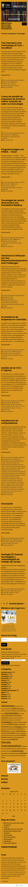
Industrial (4, 686)
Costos (25, 722)
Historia (23, 731)
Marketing (4, 737)
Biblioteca (14, 82)
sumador (15, 491)
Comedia (10, 718)
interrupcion (4, 480)
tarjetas (20, 491)
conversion (4, 471)
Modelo (3, 484)
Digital (3, 473)
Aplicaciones (20, 708)
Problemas (14, 748)
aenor (14, 404)
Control (20, 722)
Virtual (9, 492)
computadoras (16, 470)
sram (7, 491)
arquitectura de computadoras (9, 464)
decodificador (22, 471)
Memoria (3, 482)
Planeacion (24, 746)
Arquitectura (16, 462)
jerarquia (10, 480)
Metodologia (4, 739)
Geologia (14, 590)
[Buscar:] (14, 640)
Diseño (7, 475)
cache (14, 466)
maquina (19, 480)
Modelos (9, 739)
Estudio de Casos (15, 136)
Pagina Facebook (9, 847)
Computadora (20, 468)
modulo (7, 484)
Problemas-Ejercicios (21, 748)
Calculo (18, 466)
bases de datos (8, 710)
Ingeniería (4, 688)
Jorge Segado (8, 835)
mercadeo (16, 737)
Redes (8, 753)
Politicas (21, 355)
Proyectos (4, 753)
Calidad (17, 710)
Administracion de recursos (10, 241)
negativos (12, 484)
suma (10, 491)
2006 (8, 404)
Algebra (12, 461)
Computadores (11, 719)
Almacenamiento (19, 461)
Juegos (13, 185)
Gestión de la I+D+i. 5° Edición (11, 369)
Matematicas (10, 737)
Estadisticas (4, 729)
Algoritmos (8, 708)
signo (17, 489)
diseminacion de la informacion (9, 302)
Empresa (18, 727)
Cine (21, 710)
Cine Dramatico (12, 713)
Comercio (15, 718)
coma (7, 468)
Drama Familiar (21, 724)
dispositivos (12, 475)
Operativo (21, 484)
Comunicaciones (17, 719)
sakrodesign (7, 841)
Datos (11, 471)
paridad (14, 485)
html (4, 185)
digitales (7, 473)
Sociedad (8, 543)
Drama (15, 724)
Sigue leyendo (5, 75)
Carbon (9, 84)
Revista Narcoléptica (10, 843)
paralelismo (8, 485)
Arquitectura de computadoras (9, 421)
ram (6, 489)
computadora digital (6, 470)
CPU (8, 471)
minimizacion (20, 482)
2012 (11, 404)
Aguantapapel (8, 839)
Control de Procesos (6, 243)
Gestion (13, 406)
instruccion (19, 478)
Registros (13, 489)
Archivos (3, 462)
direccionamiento (20, 473)
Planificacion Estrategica (6, 748)
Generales (11, 299)
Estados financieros (12, 729)
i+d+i (19, 406)
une (9, 409)
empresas (15, 355)
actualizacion (6, 461)
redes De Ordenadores (7, 304)
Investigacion (23, 733)
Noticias (19, 590)
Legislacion (3, 735)
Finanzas (4, 731)
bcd (22, 464)
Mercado (21, 737)
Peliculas (4, 696)
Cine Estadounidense (7, 715)
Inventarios (17, 733)
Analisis (4, 84)
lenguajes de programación (8, 187)
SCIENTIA (6, 827)
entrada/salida (5, 477)
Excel (24, 729)
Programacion (17, 751)
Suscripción (6, 649)
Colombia (5, 353)
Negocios (15, 739)
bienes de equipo (5, 406)
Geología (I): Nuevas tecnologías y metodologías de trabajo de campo (12, 558)
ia (8, 478)
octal (17, 484)
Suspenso (8, 755)
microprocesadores (11, 482)
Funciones (16, 477)
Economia (4, 727)
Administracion (6, 136)
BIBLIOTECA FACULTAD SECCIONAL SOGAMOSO (6, 26)
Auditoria (3, 710)
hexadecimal (4, 478)
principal (21, 485)
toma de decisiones (20, 755)
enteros (23, 475)
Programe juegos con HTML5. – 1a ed (12, 150)
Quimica (13, 84)
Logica (15, 480)
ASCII (19, 464)
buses (10, 466)
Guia (16, 406)
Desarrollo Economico (6, 355)
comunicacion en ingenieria (10, 300)
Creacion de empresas (14, 353)
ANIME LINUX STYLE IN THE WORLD (13, 829)
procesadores (4, 487)
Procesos (3, 751)
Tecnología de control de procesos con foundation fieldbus (12, 203)
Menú (25, 23)
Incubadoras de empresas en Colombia (13, 318)
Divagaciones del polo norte (12, 831)
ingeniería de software (8, 690)
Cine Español (21, 713)
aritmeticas (9, 462)
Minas (3, 692)
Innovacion (19, 541)
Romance (12, 753)
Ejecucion (18, 475)
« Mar (13, 816)
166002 (4, 404)
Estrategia (19, 729)
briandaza (7, 833)
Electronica (4, 678)
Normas (3, 408)
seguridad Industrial (18, 304)
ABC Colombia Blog (10, 837)
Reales (9, 489)
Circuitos (23, 466)
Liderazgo (23, 735)
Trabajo (3, 757)
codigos (3, 468)
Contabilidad (6, 722)
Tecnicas (18, 408)
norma (22, 406)
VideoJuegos (4, 189)
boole (6, 466)
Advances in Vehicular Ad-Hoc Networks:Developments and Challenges (14, 259)
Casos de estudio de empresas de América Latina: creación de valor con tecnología (13, 100)
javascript (8, 185)
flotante (11, 477)
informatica (11, 733)
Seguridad (17, 753)
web (12, 492)
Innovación (7, 503)
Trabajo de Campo (14, 592)
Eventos (3, 680)
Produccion (9, 751)
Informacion (13, 478)
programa (19, 487)
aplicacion (19, 404)
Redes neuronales (17, 243)
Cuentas (3, 724)
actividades (6, 541)
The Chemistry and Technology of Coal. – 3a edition (12, 45)
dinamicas (13, 473)
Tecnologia (16, 85)
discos (2, 475)
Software (3, 491)
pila (17, 485)
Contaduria (5, 676)
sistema (13, 408)
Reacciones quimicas (6, 85)
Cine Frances (17, 715)
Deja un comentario (8, 87)
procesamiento (13, 487)
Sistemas (17, 459)
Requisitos (8, 408)
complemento (13, 468)
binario (3, 466)
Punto (2, 489)
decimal (16, 471)
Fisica (9, 731)
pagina (3, 485)
